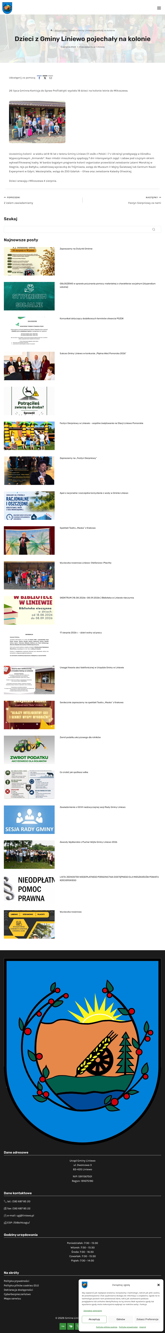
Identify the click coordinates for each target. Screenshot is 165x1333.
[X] (45, 78)
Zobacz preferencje (147, 1319)
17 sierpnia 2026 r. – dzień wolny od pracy (81, 632)
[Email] (50, 78)
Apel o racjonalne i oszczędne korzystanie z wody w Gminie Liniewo (94, 493)
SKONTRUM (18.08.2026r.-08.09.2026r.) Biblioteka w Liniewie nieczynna (97, 597)
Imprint (142, 1327)
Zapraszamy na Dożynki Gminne (76, 248)
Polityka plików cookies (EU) (21, 1285)
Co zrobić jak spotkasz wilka (74, 772)
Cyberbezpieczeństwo (17, 1294)
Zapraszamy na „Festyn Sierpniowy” (78, 458)
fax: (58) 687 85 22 (18, 1208)
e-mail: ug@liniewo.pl (20, 1215)
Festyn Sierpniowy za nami (144, 200)
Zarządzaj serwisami (92, 1311)
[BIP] (62, 1326)
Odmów (120, 1319)
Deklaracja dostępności (18, 1289)
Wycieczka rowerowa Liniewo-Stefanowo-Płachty (86, 562)
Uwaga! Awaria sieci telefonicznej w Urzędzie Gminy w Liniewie (92, 667)
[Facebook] (39, 78)
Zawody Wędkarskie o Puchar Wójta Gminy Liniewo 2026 (88, 842)
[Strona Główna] (51, 30)
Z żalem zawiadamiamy (18, 200)
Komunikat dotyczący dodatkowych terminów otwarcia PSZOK (92, 318)
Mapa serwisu (12, 1298)
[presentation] (29, 261)
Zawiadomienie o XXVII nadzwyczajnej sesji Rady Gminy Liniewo (93, 807)
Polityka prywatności (128, 1327)
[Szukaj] (154, 229)
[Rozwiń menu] (159, 8)
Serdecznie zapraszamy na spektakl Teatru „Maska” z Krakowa (91, 702)
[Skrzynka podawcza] (70, 1326)
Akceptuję (94, 1319)
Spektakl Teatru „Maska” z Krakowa (78, 528)
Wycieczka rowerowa (71, 911)
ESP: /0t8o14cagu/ (18, 1222)
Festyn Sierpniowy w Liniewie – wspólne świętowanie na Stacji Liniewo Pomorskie (101, 423)
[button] (158, 1285)
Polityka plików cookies (106, 1327)
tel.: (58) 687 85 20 (18, 1201)
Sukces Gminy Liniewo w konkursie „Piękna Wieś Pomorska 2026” (93, 353)
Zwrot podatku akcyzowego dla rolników (80, 737)
